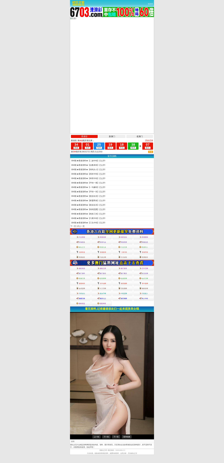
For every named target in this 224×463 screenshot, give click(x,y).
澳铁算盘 (82, 303)
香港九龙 (103, 247)
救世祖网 (124, 283)
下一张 (106, 437)
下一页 (73, 226)
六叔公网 (103, 257)
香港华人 (145, 247)
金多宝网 (145, 278)
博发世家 (124, 242)
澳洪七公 (103, 298)
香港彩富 (145, 257)
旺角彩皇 (82, 242)
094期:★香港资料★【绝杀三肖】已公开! (88, 214)
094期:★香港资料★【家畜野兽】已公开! (88, 201)
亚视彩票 (103, 252)
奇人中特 (145, 298)
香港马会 (103, 242)
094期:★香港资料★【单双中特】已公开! (88, 178)
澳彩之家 (103, 268)
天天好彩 (124, 257)
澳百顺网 (124, 298)
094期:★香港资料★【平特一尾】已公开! (88, 183)
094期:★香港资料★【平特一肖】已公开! (88, 192)
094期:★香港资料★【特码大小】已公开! (88, 170)
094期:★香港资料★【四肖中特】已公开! (88, 174)
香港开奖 (145, 252)
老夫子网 (103, 293)
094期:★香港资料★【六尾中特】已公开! (88, 218)
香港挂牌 (103, 237)
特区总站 (124, 237)
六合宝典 (124, 247)
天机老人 (145, 293)
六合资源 (82, 237)
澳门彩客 (124, 268)
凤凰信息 (145, 242)
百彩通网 (124, 288)
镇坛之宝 (82, 247)
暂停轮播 (126, 437)
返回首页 (150, 4)
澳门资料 (82, 273)
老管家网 (103, 278)
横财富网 (145, 288)
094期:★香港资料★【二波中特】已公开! (88, 161)
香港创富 (82, 257)
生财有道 (82, 252)
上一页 (82, 226)
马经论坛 (82, 293)
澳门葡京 (124, 273)
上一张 (96, 437)
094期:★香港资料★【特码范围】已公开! (88, 209)
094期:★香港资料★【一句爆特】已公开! (88, 187)
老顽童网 (124, 278)
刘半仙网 (103, 283)
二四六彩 (124, 252)
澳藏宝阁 (82, 298)
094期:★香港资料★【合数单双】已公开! (88, 165)
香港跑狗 (145, 237)
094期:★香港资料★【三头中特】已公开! (88, 223)
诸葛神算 (82, 283)
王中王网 (145, 268)
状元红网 (145, 273)
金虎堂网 (82, 288)
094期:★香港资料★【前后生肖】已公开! (88, 196)
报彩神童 (103, 303)
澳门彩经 (103, 273)
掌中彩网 (145, 283)
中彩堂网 (124, 293)
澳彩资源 (82, 268)
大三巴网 (103, 288)
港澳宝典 (82, 278)
